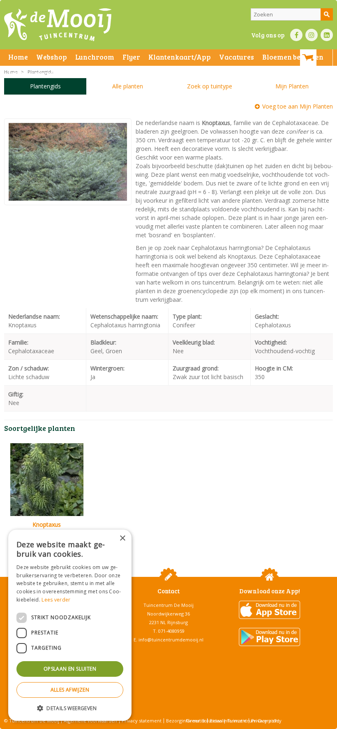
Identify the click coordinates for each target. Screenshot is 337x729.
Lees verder (56, 599)
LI (327, 35)
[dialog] (70, 625)
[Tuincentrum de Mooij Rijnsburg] (57, 24)
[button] (69, 708)
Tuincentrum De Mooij (168, 605)
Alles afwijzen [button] (70, 689)
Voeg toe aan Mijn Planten (297, 106)
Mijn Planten (292, 86)
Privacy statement (142, 720)
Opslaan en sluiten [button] (70, 668)
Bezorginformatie (185, 720)
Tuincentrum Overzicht (253, 720)
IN (311, 35)
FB (296, 35)
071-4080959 (171, 631)
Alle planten (127, 86)
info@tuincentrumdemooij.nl (170, 639)
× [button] (122, 538)
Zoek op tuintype (209, 86)
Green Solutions (204, 720)
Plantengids (45, 86)
